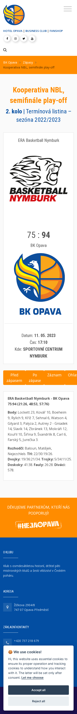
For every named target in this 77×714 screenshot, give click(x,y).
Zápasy (28, 62)
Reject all (38, 701)
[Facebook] (7, 38)
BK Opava (10, 62)
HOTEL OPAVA (12, 31)
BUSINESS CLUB (36, 31)
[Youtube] (32, 38)
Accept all (38, 690)
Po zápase (35, 377)
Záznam (54, 374)
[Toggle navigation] (68, 9)
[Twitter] (24, 38)
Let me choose (32, 677)
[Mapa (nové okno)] (7, 607)
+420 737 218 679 (26, 641)
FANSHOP (56, 31)
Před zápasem (14, 377)
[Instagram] (15, 38)
